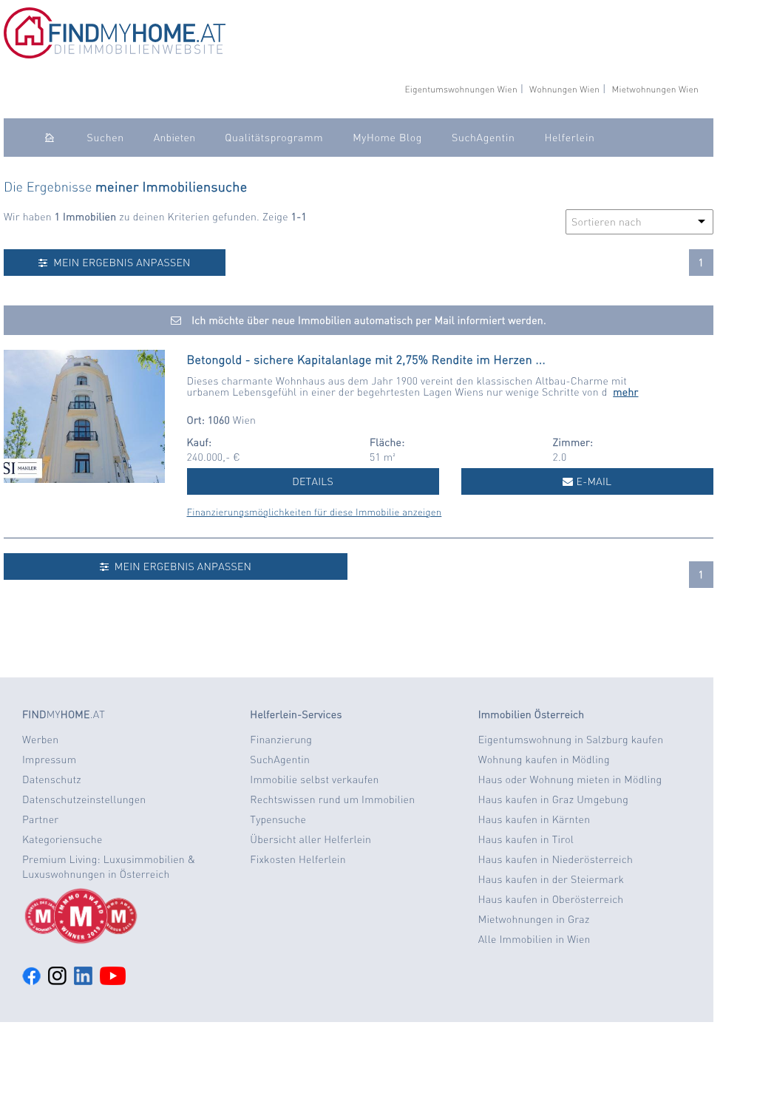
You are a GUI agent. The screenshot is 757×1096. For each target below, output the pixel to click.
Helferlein (569, 137)
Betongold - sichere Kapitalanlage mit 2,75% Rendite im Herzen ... (366, 359)
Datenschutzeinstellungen (84, 799)
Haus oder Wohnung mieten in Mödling (570, 779)
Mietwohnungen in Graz (534, 919)
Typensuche (278, 819)
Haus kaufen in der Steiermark (551, 879)
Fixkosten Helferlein (298, 859)
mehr (625, 392)
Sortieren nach (606, 222)
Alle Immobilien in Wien (534, 939)
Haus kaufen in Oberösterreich (551, 899)
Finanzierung (281, 739)
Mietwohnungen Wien (655, 89)
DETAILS (312, 481)
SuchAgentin (483, 137)
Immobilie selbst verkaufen (314, 779)
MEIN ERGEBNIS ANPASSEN (119, 262)
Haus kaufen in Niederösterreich (555, 859)
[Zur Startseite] (114, 54)
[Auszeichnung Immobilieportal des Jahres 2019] (125, 916)
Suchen (105, 137)
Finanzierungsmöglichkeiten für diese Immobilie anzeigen (314, 512)
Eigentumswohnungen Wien (460, 89)
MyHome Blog (387, 137)
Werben (40, 739)
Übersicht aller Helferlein (310, 839)
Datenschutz (51, 779)
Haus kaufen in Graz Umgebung (553, 799)
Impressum (49, 759)
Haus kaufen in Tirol (526, 839)
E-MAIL (593, 481)
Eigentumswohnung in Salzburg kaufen (571, 739)
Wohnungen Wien (564, 89)
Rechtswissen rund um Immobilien (332, 799)
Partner (40, 819)
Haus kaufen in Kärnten (534, 819)
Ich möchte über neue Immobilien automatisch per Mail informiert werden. (367, 320)
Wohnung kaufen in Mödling (544, 759)
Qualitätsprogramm (274, 137)
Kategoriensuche (62, 839)
